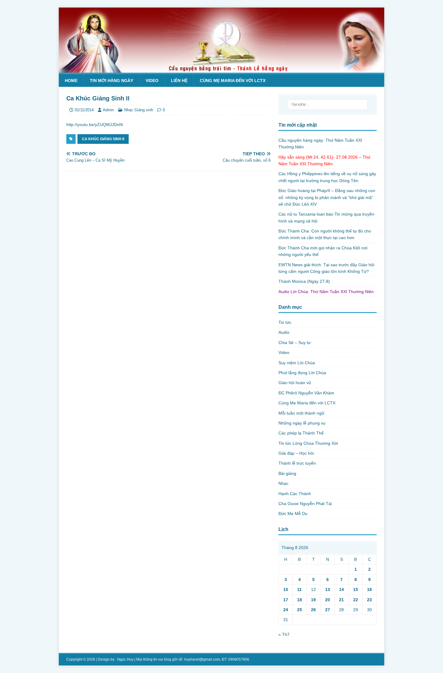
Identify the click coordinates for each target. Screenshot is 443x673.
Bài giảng (287, 473)
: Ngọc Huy (124, 659)
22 (355, 599)
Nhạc (283, 483)
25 (299, 609)
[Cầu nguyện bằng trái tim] (221, 69)
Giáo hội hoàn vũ (294, 382)
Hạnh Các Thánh (294, 493)
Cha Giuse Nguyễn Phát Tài (305, 503)
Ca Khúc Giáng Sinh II (103, 139)
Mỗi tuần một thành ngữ (301, 413)
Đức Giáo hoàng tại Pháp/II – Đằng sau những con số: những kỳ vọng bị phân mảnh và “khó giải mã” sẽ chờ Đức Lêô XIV (326, 197)
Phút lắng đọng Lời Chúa (302, 372)
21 (341, 599)
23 (369, 599)
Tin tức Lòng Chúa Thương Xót (308, 443)
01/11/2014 (84, 110)
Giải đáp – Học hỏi (296, 453)
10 (285, 589)
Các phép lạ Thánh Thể (301, 433)
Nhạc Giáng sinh (138, 110)
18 (299, 599)
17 (285, 599)
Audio (283, 332)
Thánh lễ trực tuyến (297, 463)
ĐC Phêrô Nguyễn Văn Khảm (306, 392)
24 (285, 609)
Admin (108, 110)
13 (327, 589)
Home (71, 80)
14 (341, 589)
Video (152, 80)
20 (327, 599)
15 (355, 589)
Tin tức (284, 322)
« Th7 (284, 634)
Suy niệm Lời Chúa (296, 362)
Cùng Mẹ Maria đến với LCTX (232, 80)
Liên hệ (179, 80)
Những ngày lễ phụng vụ (301, 423)
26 (313, 609)
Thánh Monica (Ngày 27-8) (304, 281)
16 (369, 589)
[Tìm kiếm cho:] (327, 105)
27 (327, 609)
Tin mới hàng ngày (111, 80)
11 (299, 589)
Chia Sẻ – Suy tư (294, 342)
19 (313, 599)
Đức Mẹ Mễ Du (292, 513)
